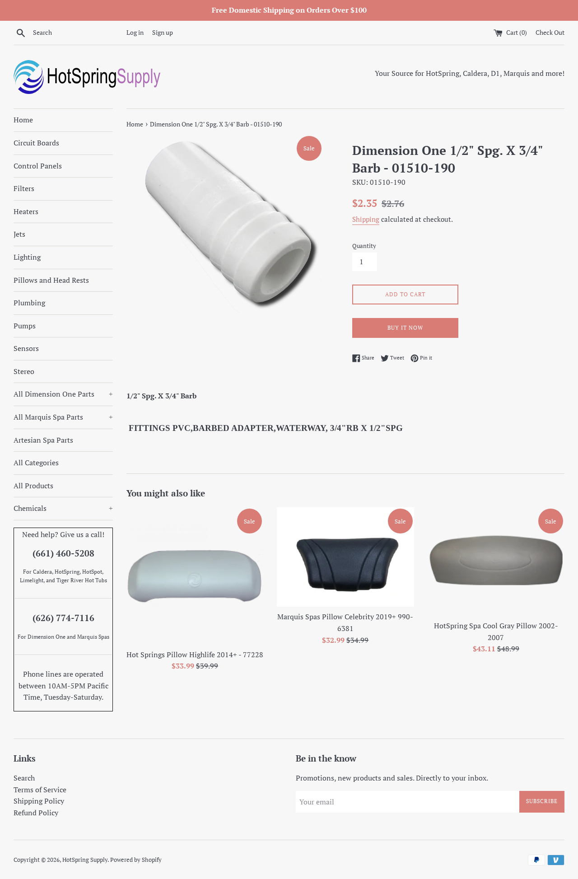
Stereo (24, 371)
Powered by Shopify (136, 860)
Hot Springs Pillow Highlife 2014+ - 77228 (194, 654)
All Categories (36, 463)
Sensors (26, 348)
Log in (135, 32)
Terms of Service (40, 790)
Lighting (27, 257)
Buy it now (405, 327)
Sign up (162, 32)
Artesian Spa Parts (43, 440)
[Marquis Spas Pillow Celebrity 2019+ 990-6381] (345, 557)
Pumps (25, 326)
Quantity (364, 246)
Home (23, 120)
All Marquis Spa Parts (63, 417)
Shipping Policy (39, 801)
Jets (19, 234)
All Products (33, 486)
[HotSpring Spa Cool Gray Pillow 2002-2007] (496, 561)
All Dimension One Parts (63, 394)
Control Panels (38, 166)
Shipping (365, 219)
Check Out (550, 32)
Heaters (26, 211)
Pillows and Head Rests (51, 280)
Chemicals (63, 508)
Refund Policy (36, 813)
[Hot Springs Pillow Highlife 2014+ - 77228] (194, 575)
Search (24, 778)
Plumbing (29, 303)
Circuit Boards (36, 143)
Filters (24, 188)
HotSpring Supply (84, 860)
